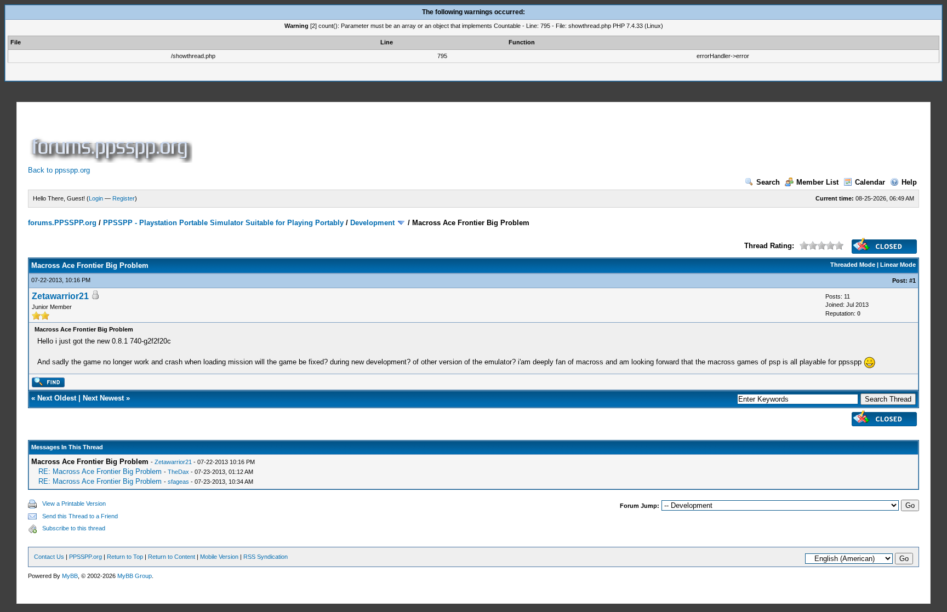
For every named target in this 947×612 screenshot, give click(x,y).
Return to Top (125, 556)
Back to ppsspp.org (59, 170)
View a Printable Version (74, 503)
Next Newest (103, 398)
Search (768, 182)
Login (96, 198)
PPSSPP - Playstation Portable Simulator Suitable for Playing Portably (223, 223)
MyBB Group (134, 576)
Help (909, 182)
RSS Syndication (265, 556)
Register (123, 198)
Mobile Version (219, 556)
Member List (817, 182)
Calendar (870, 182)
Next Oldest (56, 398)
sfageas (178, 481)
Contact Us (49, 556)
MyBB (70, 576)
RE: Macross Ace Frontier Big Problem (100, 471)
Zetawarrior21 (60, 296)
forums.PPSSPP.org (62, 223)
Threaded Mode (852, 264)
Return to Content (171, 556)
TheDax (178, 471)
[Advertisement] (394, 138)
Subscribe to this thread (73, 528)
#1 (912, 280)
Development (372, 223)
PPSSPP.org (85, 556)
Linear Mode (898, 264)
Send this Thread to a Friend (80, 516)
